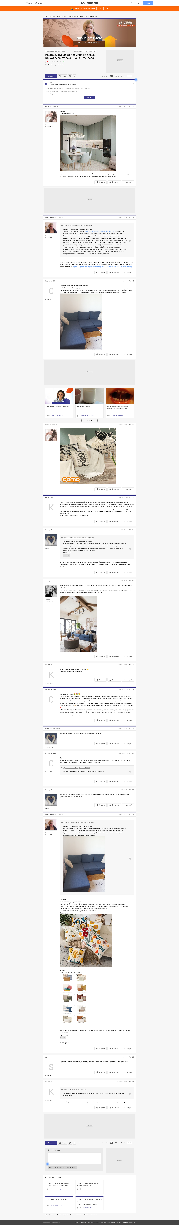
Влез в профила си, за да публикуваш (62, 1167)
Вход (148, 3)
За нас (76, 1222)
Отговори (51, 76)
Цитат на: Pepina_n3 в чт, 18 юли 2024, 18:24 (76, 768)
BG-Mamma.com (56, 1222)
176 (116, 76)
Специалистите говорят (77, 1214)
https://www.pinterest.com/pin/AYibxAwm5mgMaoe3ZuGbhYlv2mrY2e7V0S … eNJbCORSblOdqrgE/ (103, 267)
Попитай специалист (62, 1214)
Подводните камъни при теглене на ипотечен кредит (119, 407)
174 (107, 76)
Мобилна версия (127, 1222)
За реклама (83, 1222)
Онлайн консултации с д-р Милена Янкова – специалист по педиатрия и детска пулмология (89, 1202)
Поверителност (105, 1222)
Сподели (102, 182)
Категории (52, 1214)
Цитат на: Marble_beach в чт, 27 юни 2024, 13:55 (77, 225)
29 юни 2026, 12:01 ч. (90, 51)
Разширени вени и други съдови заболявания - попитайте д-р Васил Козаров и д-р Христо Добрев (58, 408)
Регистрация (135, 3)
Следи (64, 76)
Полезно (115, 182)
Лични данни (96, 1222)
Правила (89, 1222)
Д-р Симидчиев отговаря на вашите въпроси (57, 1201)
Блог (134, 1222)
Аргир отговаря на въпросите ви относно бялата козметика (88, 407)
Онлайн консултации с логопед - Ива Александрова (89, 1184)
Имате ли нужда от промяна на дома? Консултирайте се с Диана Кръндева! (70, 56)
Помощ (113, 1222)
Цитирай (129, 182)
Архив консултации (56, 1189)
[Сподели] (74, 76)
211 (121, 76)
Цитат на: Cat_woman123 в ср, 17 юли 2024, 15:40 (78, 538)
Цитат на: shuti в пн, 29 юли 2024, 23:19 (75, 1089)
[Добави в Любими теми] (70, 76)
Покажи (89, 98)
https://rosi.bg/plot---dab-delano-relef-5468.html (99, 231)
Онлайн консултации (57, 415)
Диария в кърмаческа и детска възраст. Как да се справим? (58, 1184)
